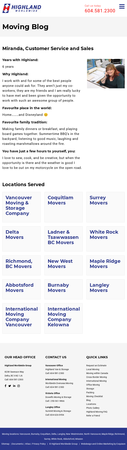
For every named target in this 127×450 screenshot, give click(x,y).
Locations (91, 404)
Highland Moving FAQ (96, 412)
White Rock (56, 439)
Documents (17, 444)
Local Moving (92, 369)
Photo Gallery (93, 408)
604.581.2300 (100, 10)
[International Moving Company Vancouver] (21, 318)
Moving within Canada (97, 373)
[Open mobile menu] (122, 6)
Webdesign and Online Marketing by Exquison (103, 444)
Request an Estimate (96, 365)
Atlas (27, 444)
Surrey (47, 439)
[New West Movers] (64, 265)
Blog (88, 400)
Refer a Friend (93, 415)
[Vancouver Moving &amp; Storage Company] (21, 207)
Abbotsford (68, 439)
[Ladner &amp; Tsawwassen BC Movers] (64, 238)
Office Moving (93, 385)
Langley (61, 434)
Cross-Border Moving (96, 377)
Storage (90, 388)
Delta (54, 434)
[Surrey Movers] (106, 207)
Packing (90, 392)
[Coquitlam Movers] (64, 207)
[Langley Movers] (106, 289)
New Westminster (74, 434)
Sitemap (5, 444)
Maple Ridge (108, 434)
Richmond (120, 434)
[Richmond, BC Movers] (21, 265)
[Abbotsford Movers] (21, 289)
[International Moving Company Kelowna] (64, 318)
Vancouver (25, 434)
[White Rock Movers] (106, 238)
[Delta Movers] (21, 238)
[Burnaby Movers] (64, 289)
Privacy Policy (39, 444)
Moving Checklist (94, 396)
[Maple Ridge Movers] (106, 265)
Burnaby (35, 434)
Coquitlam (45, 434)
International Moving (96, 381)
